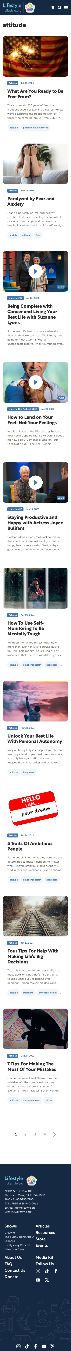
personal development (35, 128)
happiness (51, 665)
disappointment (31, 1100)
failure (48, 1100)
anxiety (13, 235)
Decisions (28, 993)
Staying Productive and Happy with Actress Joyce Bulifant (35, 523)
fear (38, 235)
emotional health (32, 665)
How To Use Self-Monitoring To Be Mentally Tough (25, 628)
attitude (14, 128)
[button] (60, 7)
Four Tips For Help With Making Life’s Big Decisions (33, 956)
